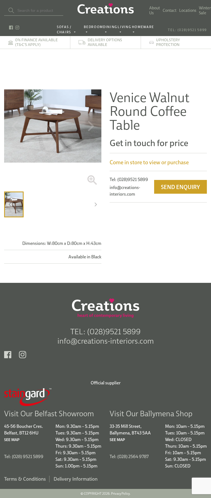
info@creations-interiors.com (105, 340)
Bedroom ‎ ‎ (93, 29)
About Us (154, 10)
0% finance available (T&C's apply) (36, 42)
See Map (12, 439)
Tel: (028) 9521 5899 (23, 456)
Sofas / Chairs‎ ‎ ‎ (65, 29)
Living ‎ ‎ (124, 29)
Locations (187, 10)
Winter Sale (205, 10)
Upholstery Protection (168, 42)
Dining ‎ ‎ (110, 29)
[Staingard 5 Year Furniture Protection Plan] (105, 397)
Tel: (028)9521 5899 (129, 179)
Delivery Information (76, 478)
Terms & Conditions (25, 478)
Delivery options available (105, 42)
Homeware (143, 26)
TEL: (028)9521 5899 (187, 30)
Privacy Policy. (121, 493)
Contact (169, 10)
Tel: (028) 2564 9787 (129, 456)
